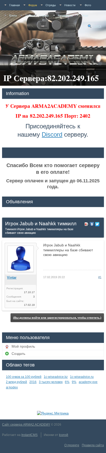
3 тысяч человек (51, 382)
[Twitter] (97, 224)
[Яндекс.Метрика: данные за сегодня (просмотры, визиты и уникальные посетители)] (53, 413)
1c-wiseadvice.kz (56, 377)
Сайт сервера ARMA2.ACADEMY (26, 424)
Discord (52, 134)
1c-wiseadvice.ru (82, 377)
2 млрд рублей (16, 382)
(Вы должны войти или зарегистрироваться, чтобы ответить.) (57, 317)
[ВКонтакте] (92, 224)
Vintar (11, 277)
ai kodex (12, 387)
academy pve (88, 382)
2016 (33, 382)
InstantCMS (29, 435)
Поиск (97, 26)
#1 (99, 277)
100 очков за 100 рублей (23, 377)
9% (74, 382)
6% (67, 382)
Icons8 (63, 435)
